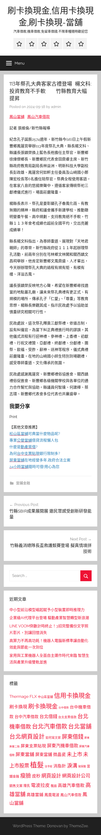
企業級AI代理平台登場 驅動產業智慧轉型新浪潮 (49, 618)
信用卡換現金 (72, 695)
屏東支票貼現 (33, 746)
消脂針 (59, 766)
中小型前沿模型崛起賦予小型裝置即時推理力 (47, 610)
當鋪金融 (23, 483)
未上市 (74, 754)
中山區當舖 (45, 697)
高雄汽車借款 (71, 785)
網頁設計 (51, 776)
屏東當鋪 (43, 754)
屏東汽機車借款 (62, 745)
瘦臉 (25, 775)
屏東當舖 (25, 754)
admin (56, 107)
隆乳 (26, 786)
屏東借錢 (72, 736)
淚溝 (72, 765)
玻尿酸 (82, 766)
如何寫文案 (53, 737)
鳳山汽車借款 (38, 117)
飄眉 (54, 786)
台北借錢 (48, 716)
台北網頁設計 (27, 736)
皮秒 (36, 775)
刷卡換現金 (43, 706)
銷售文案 (16, 786)
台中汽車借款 (27, 716)
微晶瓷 (59, 754)
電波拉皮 (40, 785)
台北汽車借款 (49, 726)
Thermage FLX (23, 696)
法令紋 (48, 766)
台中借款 (63, 707)
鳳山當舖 (16, 117)
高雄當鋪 (35, 794)
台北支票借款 (67, 717)
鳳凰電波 (51, 795)
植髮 (37, 765)
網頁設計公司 (76, 776)
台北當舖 (80, 726)
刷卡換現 (18, 706)
